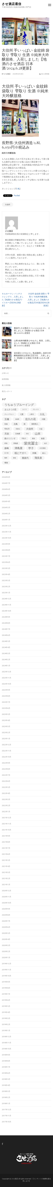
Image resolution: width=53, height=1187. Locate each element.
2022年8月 (6, 769)
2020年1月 (6, 958)
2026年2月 (6, 514)
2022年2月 (6, 805)
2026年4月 (6, 501)
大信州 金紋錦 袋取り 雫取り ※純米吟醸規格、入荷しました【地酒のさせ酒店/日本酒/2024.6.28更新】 (38, 300)
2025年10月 (6, 538)
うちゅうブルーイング (19, 404)
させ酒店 (7, 74)
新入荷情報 (45, 74)
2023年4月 (6, 720)
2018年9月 (6, 1055)
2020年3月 (6, 945)
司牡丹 (7, 429)
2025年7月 (6, 556)
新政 (33, 438)
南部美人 (34, 424)
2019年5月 (6, 1006)
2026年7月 (6, 483)
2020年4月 (6, 939)
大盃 (40, 429)
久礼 (42, 414)
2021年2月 (6, 878)
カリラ (24, 409)
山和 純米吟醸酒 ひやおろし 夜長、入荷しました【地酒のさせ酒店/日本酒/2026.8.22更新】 (32, 343)
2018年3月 (6, 1091)
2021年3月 (6, 872)
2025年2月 (6, 587)
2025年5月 (6, 568)
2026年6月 (6, 489)
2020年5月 (6, 933)
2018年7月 (6, 1067)
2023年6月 (6, 708)
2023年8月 (6, 696)
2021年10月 (6, 830)
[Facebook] (2, 1144)
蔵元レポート (7, 391)
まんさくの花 (10, 409)
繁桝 (5, 458)
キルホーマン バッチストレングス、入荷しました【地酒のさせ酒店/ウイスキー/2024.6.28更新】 (13, 300)
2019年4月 (6, 1012)
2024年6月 (6, 635)
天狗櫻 (17, 434)
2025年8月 (6, 550)
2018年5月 (6, 1079)
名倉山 (18, 429)
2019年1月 (6, 1030)
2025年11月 (6, 532)
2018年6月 (6, 1073)
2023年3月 (6, 726)
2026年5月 (6, 495)
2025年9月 (6, 544)
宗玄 (27, 433)
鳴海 (6, 463)
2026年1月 (6, 520)
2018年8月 (6, 1061)
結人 (44, 453)
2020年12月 (6, 891)
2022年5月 (6, 787)
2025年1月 (6, 593)
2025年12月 (6, 526)
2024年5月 (6, 641)
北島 (16, 424)
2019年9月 (6, 982)
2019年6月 (6, 1000)
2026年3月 (6, 507)
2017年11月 (6, 1116)
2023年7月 (6, 702)
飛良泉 (38, 457)
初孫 (6, 424)
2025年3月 (6, 580)
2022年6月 (6, 781)
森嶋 (6, 448)
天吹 (6, 433)
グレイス (36, 409)
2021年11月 (6, 824)
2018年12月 (6, 1037)
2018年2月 (6, 1097)
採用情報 (5, 379)
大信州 (7, 205)
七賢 (21, 414)
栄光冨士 (31, 443)
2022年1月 (6, 812)
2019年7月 (6, 994)
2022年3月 (6, 799)
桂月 (45, 443)
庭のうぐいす (10, 438)
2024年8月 (6, 623)
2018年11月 (6, 1043)
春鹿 (42, 438)
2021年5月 (6, 860)
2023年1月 (6, 739)
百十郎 (6, 453)
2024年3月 (6, 653)
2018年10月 (6, 1049)
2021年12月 (6, 818)
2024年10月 (6, 611)
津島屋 (18, 448)
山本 (37, 433)
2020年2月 (6, 951)
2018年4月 (6, 1085)
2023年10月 (6, 684)
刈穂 (43, 419)
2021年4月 (6, 866)
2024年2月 (6, 660)
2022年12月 (6, 745)
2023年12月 (6, 672)
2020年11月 (6, 897)
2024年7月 (6, 629)
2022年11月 (6, 751)
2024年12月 (6, 599)
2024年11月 (6, 605)
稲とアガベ (20, 453)
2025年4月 (6, 574)
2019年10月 (6, 976)
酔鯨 (14, 458)
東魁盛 (15, 443)
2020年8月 (6, 915)
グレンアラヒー (9, 414)
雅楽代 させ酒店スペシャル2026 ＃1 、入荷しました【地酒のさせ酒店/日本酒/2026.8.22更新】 (32, 330)
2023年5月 (6, 714)
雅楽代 (25, 458)
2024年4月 (6, 647)
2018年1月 (6, 1103)
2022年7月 (6, 775)
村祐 (5, 443)
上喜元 (31, 414)
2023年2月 (6, 732)
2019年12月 (6, 964)
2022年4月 (6, 793)
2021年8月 (6, 842)
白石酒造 (43, 448)
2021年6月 (6, 854)
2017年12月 (6, 1110)
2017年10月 (6, 1122)
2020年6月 (6, 927)
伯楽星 (17, 419)
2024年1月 (6, 666)
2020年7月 (6, 921)
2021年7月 (6, 848)
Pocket (17, 195)
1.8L (18, 189)
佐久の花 (30, 419)
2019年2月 (6, 1024)
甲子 (31, 448)
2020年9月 (6, 909)
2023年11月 (6, 678)
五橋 (6, 419)
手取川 (24, 438)
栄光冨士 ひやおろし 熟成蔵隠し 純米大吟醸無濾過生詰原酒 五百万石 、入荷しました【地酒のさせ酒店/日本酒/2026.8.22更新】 (32, 357)
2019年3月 (6, 1018)
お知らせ (5, 373)
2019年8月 (6, 988)
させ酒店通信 (11, 4)
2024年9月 (6, 617)
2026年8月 (6, 477)
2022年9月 (6, 763)
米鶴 (34, 453)
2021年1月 (6, 885)
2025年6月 (6, 562)
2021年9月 (6, 836)
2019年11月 (6, 970)
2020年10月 (6, 903)
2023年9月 (6, 690)
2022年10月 (6, 757)
